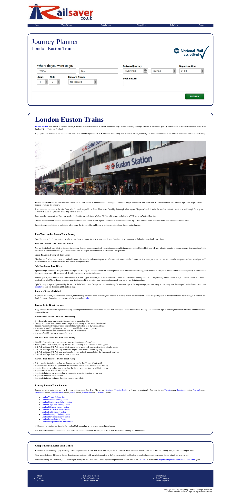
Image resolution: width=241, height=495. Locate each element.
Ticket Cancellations (91, 478)
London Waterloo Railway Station (55, 399)
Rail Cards (174, 25)
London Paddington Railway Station (56, 414)
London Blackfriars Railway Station (56, 409)
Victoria (167, 390)
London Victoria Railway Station (54, 397)
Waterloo (108, 390)
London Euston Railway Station (54, 419)
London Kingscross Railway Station (56, 404)
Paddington (181, 390)
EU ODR (40, 481)
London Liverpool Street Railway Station (57, 422)
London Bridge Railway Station (54, 412)
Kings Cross (87, 393)
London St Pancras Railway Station (55, 407)
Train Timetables (162, 478)
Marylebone (39, 393)
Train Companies (162, 481)
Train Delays (106, 25)
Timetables (141, 25)
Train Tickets (66, 25)
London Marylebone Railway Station (56, 417)
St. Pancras (100, 393)
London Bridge (121, 390)
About (39, 476)
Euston (72, 393)
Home (37, 25)
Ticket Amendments (91, 481)
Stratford (196, 390)
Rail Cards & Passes (91, 476)
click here (38, 287)
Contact (201, 25)
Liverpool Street (57, 393)
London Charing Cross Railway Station (57, 402)
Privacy (40, 478)
